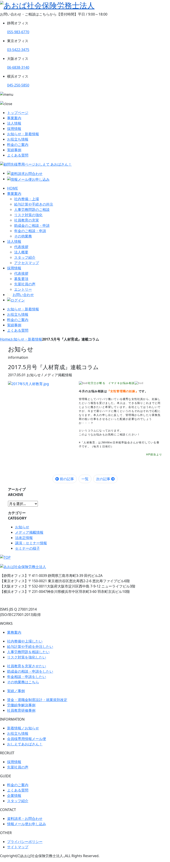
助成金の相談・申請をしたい (30, 671)
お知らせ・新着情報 (23, 133)
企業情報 (14, 795)
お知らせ (22, 527)
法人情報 (14, 123)
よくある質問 (17, 155)
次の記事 (103, 478)
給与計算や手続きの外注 (33, 204)
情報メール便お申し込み (26, 823)
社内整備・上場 (26, 198)
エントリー (23, 289)
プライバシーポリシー (24, 841)
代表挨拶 (21, 246)
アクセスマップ (26, 262)
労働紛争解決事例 (21, 705)
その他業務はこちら (23, 682)
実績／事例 (16, 690)
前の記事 (66, 478)
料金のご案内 (17, 144)
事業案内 (14, 118)
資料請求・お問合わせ (24, 818)
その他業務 (23, 236)
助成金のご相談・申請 (32, 225)
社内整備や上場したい (24, 641)
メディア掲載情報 (29, 532)
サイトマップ (17, 846)
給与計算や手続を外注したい (30, 646)
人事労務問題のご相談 (32, 209)
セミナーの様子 (27, 548)
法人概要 (21, 252)
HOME (12, 188)
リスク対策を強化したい (26, 657)
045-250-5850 (18, 85)
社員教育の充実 (26, 220)
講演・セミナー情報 (31, 543)
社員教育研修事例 (21, 710)
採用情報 (14, 128)
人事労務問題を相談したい (28, 651)
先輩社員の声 (24, 284)
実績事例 (14, 149)
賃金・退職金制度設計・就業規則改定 (37, 699)
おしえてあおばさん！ (24, 744)
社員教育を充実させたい (26, 666)
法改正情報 (24, 537)
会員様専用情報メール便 (26, 738)
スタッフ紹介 (24, 257)
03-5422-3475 (18, 49)
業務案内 (14, 632)
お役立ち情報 (17, 139)
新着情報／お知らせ (23, 728)
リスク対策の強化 (28, 214)
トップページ (17, 112)
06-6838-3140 (18, 67)
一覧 (85, 478)
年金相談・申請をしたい (26, 676)
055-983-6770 (18, 31)
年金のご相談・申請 (30, 230)
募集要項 (21, 278)
